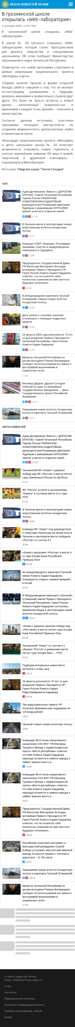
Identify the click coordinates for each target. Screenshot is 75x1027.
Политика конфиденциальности (24, 1004)
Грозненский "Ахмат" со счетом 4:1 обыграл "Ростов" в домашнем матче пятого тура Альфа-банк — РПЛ (45, 649)
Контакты (10, 992)
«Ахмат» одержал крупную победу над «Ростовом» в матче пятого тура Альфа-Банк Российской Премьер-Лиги (47, 629)
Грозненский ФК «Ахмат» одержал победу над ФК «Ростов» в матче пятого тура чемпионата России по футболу (47, 474)
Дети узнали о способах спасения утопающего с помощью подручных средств (44, 318)
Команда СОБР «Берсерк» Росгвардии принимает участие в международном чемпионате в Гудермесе (46, 247)
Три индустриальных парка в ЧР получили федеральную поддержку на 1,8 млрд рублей (46, 708)
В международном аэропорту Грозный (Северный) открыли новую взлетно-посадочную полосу (45, 299)
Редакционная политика (19, 998)
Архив (8, 1017)
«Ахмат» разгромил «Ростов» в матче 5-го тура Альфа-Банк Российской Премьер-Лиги (47, 556)
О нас (7, 986)
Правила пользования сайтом (23, 1011)
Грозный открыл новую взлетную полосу (47, 724)
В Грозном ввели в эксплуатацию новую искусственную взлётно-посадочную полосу (47, 227)
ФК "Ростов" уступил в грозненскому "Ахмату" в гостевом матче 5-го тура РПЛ (44, 493)
